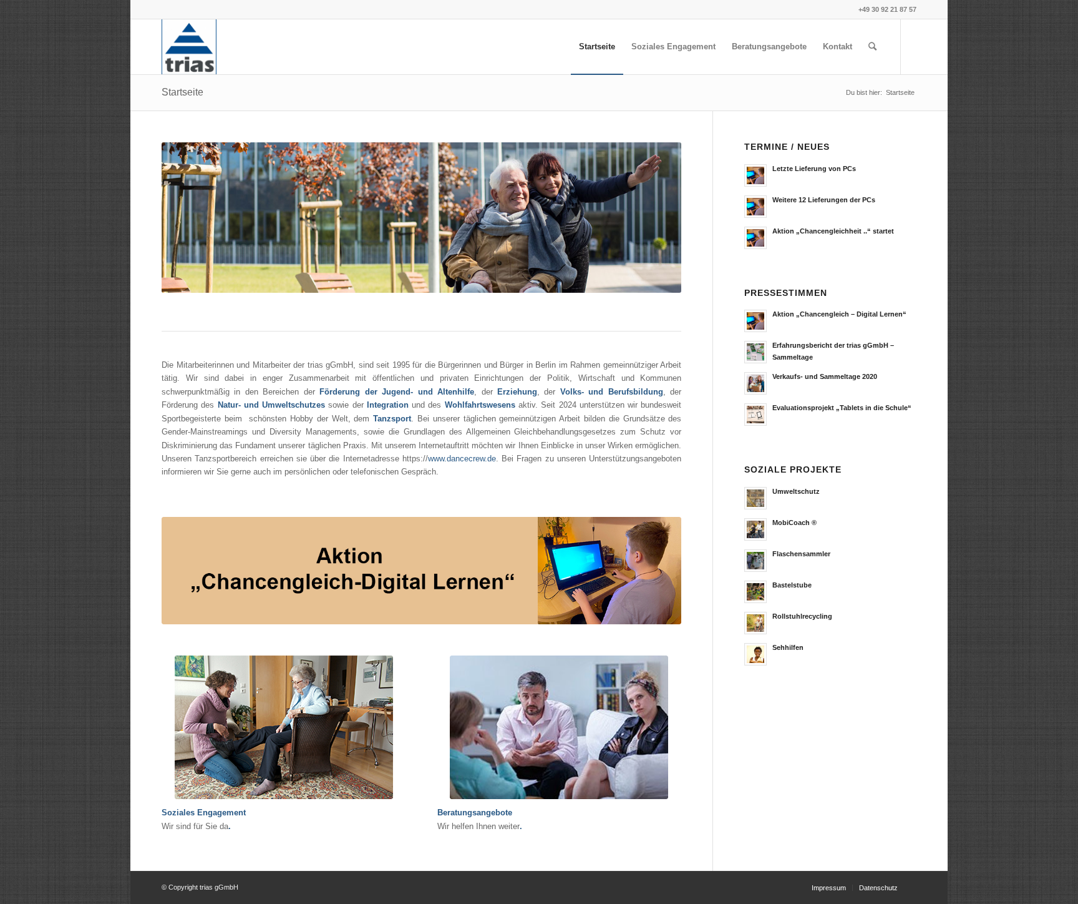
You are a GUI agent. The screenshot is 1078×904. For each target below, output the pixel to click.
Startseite (182, 92)
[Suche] (872, 46)
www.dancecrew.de (462, 458)
